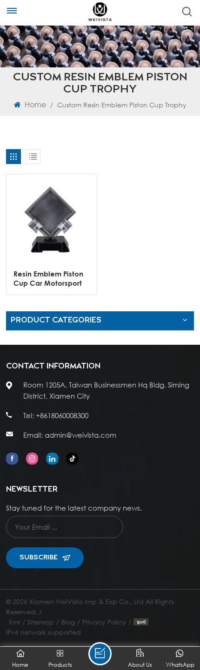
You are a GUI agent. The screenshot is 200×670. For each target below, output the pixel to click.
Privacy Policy (104, 621)
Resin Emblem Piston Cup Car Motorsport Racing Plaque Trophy (50, 278)
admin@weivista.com (80, 435)
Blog (68, 621)
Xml (14, 621)
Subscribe (39, 557)
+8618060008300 (62, 415)
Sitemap (40, 621)
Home (34, 104)
